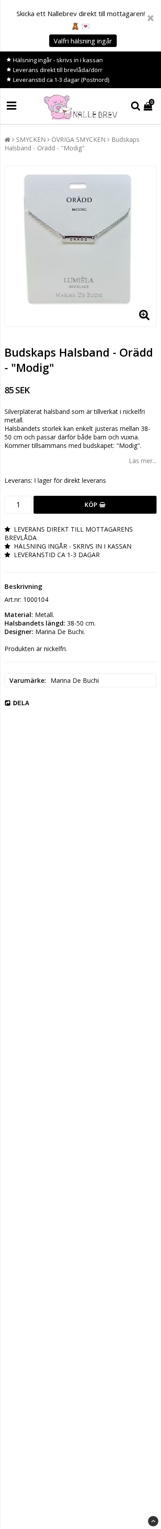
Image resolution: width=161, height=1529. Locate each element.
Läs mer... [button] (143, 460)
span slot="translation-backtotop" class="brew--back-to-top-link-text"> (153, 1521)
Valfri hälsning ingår (83, 40)
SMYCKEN (31, 139)
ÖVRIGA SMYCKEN (78, 139)
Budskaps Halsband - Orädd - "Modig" (72, 143)
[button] (149, 106)
